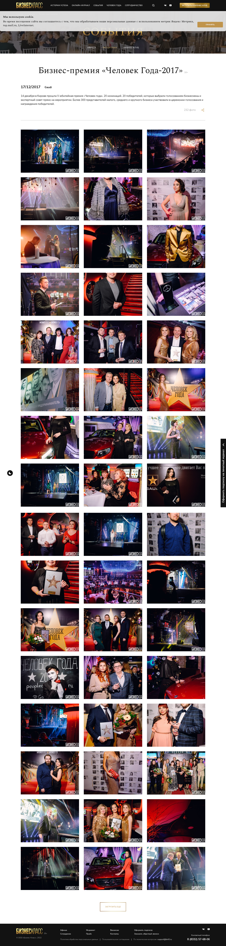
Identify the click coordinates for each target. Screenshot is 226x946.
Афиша (63, 930)
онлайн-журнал (81, 5)
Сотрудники (65, 934)
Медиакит (90, 930)
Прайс (89, 934)
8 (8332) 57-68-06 (198, 939)
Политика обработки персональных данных (79, 939)
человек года (114, 5)
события (98, 5)
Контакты (114, 934)
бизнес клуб (131, 47)
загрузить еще (113, 907)
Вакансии (114, 930)
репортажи (110, 47)
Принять (210, 24)
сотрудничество (134, 5)
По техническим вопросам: (152, 939)
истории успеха (59, 5)
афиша (91, 47)
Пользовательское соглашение (115, 939)
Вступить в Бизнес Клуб (194, 5)
